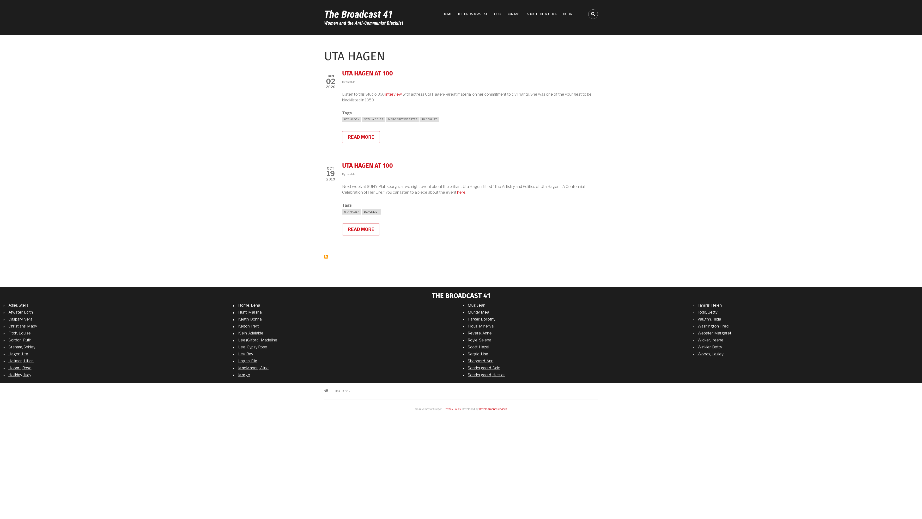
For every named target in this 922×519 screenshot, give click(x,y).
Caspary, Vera (20, 319)
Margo (244, 375)
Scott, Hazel (478, 347)
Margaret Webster (403, 119)
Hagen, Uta (18, 354)
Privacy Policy (452, 409)
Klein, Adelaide (250, 333)
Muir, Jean (476, 305)
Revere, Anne (480, 333)
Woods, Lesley (710, 354)
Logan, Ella (247, 361)
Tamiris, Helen (710, 305)
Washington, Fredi (713, 326)
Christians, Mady (22, 326)
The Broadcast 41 (358, 14)
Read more (364, 139)
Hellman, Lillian (21, 361)
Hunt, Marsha (250, 312)
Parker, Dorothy (481, 319)
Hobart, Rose (19, 368)
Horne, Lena (249, 305)
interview (393, 94)
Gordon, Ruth (19, 340)
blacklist (429, 119)
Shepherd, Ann (480, 361)
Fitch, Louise (19, 333)
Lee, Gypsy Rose (252, 347)
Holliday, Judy (19, 375)
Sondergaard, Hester (486, 375)
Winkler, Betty (710, 347)
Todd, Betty (707, 312)
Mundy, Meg (478, 312)
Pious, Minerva (481, 326)
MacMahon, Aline (253, 368)
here (461, 192)
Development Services (493, 409)
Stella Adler (373, 119)
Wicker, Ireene (710, 340)
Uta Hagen (351, 119)
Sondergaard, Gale (484, 368)
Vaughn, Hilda (709, 319)
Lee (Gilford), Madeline (257, 340)
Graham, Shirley (21, 347)
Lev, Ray (245, 354)
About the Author (542, 14)
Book (567, 14)
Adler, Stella (18, 305)
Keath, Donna (250, 319)
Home (447, 14)
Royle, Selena (479, 340)
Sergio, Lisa (478, 354)
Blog (497, 14)
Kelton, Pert (248, 326)
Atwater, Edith (20, 312)
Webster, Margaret (714, 333)
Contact (514, 14)
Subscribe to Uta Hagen (326, 257)
